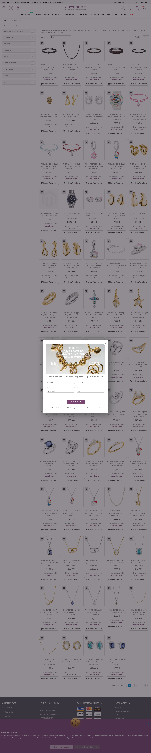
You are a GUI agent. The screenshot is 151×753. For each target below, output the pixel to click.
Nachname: (81, 382)
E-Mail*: (79, 391)
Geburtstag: (51, 391)
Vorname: (50, 382)
